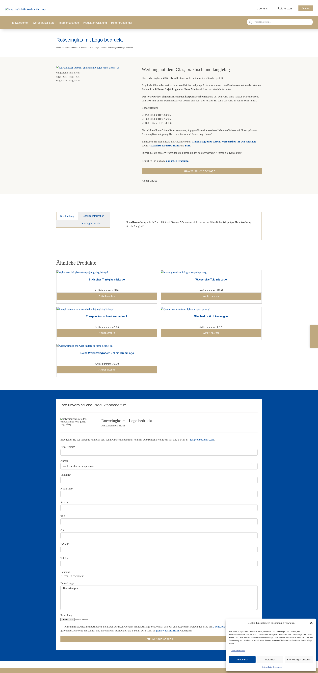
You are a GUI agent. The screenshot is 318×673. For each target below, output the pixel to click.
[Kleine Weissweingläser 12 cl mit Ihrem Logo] (84, 345)
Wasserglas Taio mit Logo (211, 279)
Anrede (64, 460)
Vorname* (65, 474)
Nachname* (66, 488)
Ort (62, 530)
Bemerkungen (67, 583)
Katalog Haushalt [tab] (90, 223)
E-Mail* (64, 544)
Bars (187, 145)
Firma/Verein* (67, 446)
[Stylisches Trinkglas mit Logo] (82, 272)
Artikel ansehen (107, 296)
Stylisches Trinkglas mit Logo (107, 279)
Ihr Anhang (66, 615)
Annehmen (242, 659)
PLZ (62, 516)
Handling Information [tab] (92, 215)
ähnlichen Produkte (177, 161)
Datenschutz (267, 667)
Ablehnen (270, 659)
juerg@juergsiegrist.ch (168, 630)
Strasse (64, 502)
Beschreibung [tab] (67, 216)
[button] (311, 623)
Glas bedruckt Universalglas (211, 316)
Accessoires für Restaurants (164, 145)
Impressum (277, 667)
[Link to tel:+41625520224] (314, 330)
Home (58, 47)
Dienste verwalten (238, 651)
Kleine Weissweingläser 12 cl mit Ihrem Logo (107, 353)
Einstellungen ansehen (299, 659)
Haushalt (82, 47)
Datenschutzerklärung (223, 626)
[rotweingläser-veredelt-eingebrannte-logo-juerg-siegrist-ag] (94, 68)
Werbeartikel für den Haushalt (238, 141)
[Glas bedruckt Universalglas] (185, 309)
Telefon (64, 558)
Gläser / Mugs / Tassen (97, 47)
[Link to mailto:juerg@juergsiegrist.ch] (314, 336)
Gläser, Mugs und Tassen (206, 141)
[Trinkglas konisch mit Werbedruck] (85, 309)
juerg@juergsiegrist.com (201, 439)
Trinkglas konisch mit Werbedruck (107, 316)
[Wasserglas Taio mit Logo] (184, 272)
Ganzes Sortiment (70, 47)
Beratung (65, 572)
